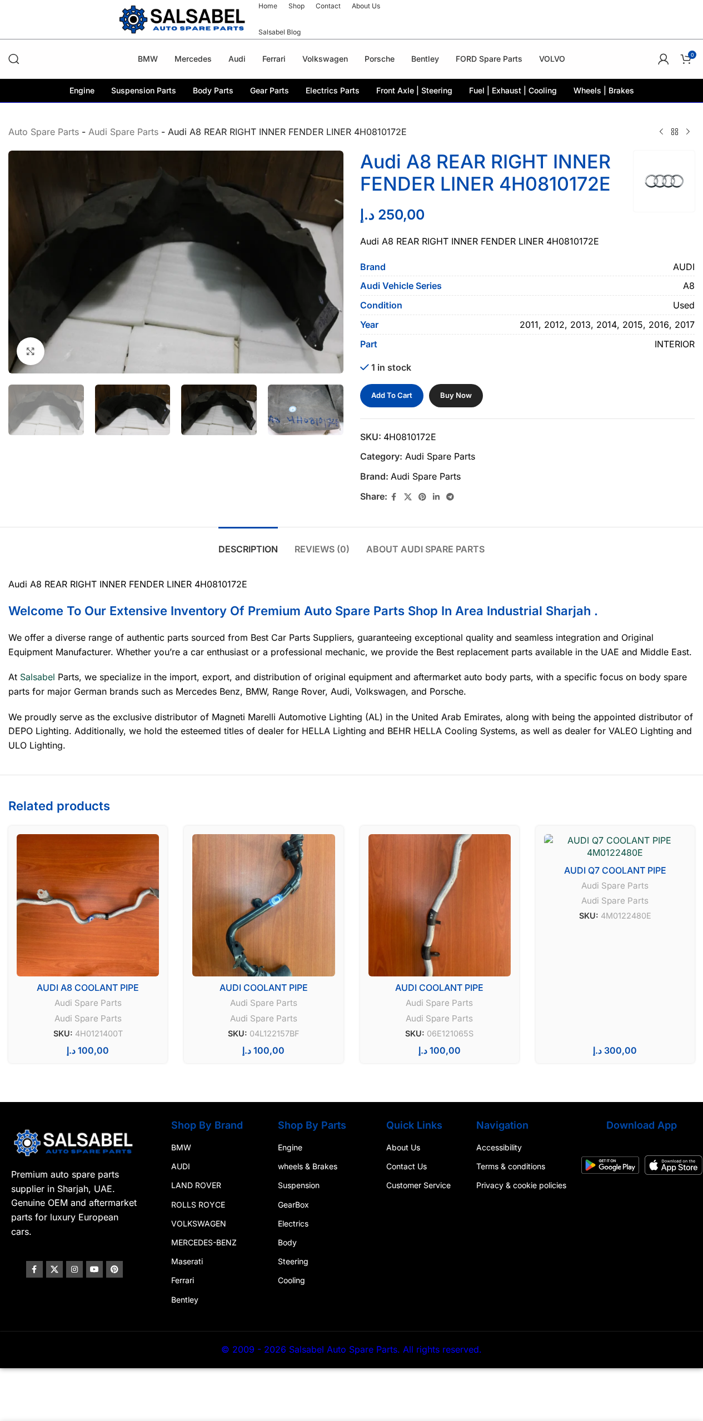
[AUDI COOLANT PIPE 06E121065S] (439, 905)
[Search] (14, 59)
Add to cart (391, 395)
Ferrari (182, 1280)
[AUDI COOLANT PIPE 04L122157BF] (263, 905)
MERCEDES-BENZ (204, 1242)
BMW (181, 1147)
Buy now (456, 395)
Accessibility (499, 1147)
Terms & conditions (510, 1166)
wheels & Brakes (307, 1166)
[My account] (663, 59)
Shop (423, 611)
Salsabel (37, 676)
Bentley (184, 1299)
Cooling (291, 1280)
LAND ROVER (196, 1185)
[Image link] (74, 1142)
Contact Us (406, 1166)
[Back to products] (674, 132)
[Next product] (688, 132)
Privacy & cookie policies (521, 1185)
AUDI (180, 1166)
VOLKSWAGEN (198, 1223)
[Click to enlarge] (30, 351)
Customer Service (418, 1185)
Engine (290, 1147)
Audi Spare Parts (123, 131)
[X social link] (408, 497)
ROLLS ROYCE (198, 1204)
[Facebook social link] (394, 497)
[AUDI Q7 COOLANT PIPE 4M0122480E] (615, 846)
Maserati (187, 1261)
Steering (293, 1261)
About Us (403, 1147)
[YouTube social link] (94, 1269)
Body (287, 1242)
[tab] (248, 544)
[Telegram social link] (450, 497)
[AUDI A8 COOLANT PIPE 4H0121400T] (88, 905)
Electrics (293, 1223)
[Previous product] (661, 132)
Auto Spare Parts (43, 131)
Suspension (299, 1185)
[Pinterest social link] (422, 497)
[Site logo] (183, 18)
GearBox (293, 1204)
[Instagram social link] (74, 1269)
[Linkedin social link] (436, 497)
